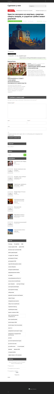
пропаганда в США (12, 322)
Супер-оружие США (12, 246)
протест (10, 328)
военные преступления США (14, 249)
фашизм (10, 349)
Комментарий (11, 102)
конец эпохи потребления (14, 281)
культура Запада (20, 283)
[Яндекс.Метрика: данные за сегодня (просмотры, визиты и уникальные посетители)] (32, 389)
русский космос (11, 346)
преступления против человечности (13, 316)
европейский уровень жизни (14, 264)
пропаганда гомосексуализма (15, 325)
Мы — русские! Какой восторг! (15, 21)
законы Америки (12, 266)
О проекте (10, 1)
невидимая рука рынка (13, 301)
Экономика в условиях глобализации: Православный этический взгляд (36, 66)
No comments (30, 21)
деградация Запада (13, 258)
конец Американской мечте (14, 278)
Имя (9, 120)
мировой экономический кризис (15, 295)
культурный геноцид (13, 289)
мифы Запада (11, 298)
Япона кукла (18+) (17, 207)
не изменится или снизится (14, 368)
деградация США (12, 261)
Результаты (17, 374)
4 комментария (21, 77)
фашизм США (17, 349)
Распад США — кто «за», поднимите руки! (17, 55)
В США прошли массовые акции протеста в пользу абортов (19, 201)
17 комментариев (41, 63)
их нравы (10, 275)
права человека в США (13, 312)
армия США (21, 246)
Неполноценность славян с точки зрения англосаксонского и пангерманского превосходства (17, 81)
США (22, 244)
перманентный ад (12, 306)
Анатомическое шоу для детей (20, 222)
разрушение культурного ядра (15, 330)
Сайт (9, 126)
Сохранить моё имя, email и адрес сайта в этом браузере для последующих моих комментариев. (25, 134)
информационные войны (14, 272)
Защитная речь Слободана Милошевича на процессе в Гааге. (32, 57)
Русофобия (16, 244)
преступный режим (12, 319)
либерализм (11, 292)
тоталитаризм (20, 346)
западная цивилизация (13, 269)
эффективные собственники (15, 355)
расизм (10, 338)
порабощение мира (12, 309)
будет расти (11, 366)
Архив (9, 377)
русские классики (12, 343)
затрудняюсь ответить (13, 371)
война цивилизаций (12, 252)
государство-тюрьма (13, 255)
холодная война (12, 352)
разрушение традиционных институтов (14, 334)
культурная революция (13, 286)
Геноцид (10, 244)
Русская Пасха (11, 51)
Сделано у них (14, 5)
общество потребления (13, 303)
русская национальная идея (14, 340)
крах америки (11, 283)
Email (28, 120)
